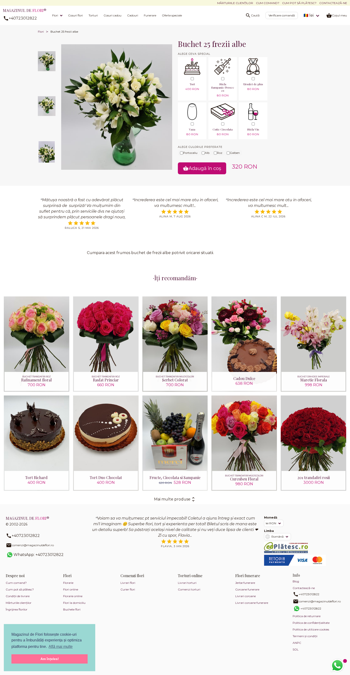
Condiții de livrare (18, 596)
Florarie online (72, 596)
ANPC (297, 643)
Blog (296, 581)
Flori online (70, 589)
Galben (235, 153)
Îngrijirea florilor (16, 609)
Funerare (150, 15)
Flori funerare (247, 575)
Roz (219, 153)
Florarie (68, 583)
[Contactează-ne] (337, 665)
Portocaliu (190, 153)
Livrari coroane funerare (251, 603)
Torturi (93, 15)
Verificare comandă (282, 15)
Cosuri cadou (112, 15)
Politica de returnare (306, 616)
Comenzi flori (132, 575)
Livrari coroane (245, 596)
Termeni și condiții (305, 636)
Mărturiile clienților (235, 3)
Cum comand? (267, 3)
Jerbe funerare (245, 583)
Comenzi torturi (189, 589)
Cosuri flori (75, 15)
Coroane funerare (247, 589)
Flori (55, 15)
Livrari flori (127, 583)
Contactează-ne (333, 3)
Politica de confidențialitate (311, 623)
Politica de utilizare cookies (311, 629)
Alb (207, 153)
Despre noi (15, 575)
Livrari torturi (187, 583)
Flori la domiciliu (74, 603)
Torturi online (190, 575)
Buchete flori (71, 609)
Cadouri (132, 15)
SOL (296, 649)
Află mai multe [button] (61, 647)
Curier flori (127, 589)
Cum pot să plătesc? (299, 3)
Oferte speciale (172, 15)
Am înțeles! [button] (49, 659)
